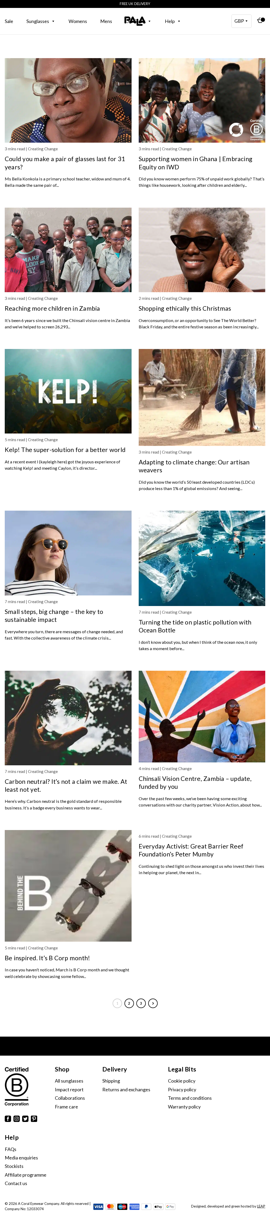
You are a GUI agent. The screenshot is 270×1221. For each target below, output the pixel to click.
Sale (9, 21)
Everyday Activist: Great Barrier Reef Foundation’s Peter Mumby (191, 850)
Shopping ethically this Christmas (185, 308)
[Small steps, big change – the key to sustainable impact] (68, 553)
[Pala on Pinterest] (34, 1120)
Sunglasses (37, 21)
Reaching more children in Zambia (52, 308)
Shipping (111, 1081)
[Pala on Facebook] (8, 1120)
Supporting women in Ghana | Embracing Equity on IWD (196, 162)
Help (170, 21)
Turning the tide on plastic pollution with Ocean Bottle (195, 626)
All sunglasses (69, 1081)
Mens (106, 21)
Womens (78, 21)
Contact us (16, 1183)
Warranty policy (184, 1107)
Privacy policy (182, 1089)
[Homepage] (135, 21)
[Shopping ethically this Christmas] (202, 250)
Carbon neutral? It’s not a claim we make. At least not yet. (66, 785)
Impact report (69, 1089)
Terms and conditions (190, 1098)
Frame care (66, 1107)
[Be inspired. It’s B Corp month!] (68, 886)
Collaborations (70, 1098)
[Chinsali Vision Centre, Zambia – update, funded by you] (202, 716)
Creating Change (43, 148)
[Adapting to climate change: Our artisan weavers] (202, 397)
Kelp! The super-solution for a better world (65, 449)
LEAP (261, 1206)
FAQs (10, 1149)
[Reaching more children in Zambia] (68, 250)
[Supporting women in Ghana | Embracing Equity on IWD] (202, 100)
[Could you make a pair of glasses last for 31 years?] (68, 100)
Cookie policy (181, 1081)
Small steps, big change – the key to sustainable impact (54, 615)
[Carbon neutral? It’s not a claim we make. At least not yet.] (68, 718)
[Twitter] (25, 1120)
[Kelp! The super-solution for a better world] (68, 391)
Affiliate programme (25, 1175)
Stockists (14, 1166)
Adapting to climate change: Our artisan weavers (194, 466)
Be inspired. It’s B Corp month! (47, 958)
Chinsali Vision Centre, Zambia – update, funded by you (195, 782)
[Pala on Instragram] (16, 1120)
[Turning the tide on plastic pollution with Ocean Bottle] (202, 558)
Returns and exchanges (126, 1089)
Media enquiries (21, 1158)
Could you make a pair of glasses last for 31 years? (65, 162)
